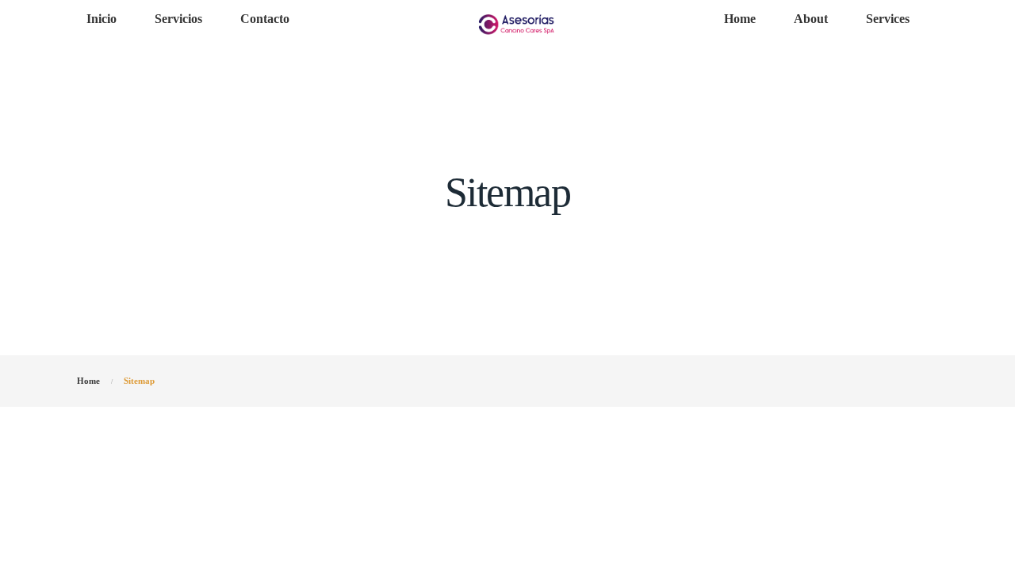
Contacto (264, 18)
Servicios (178, 18)
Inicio (101, 18)
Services (888, 18)
